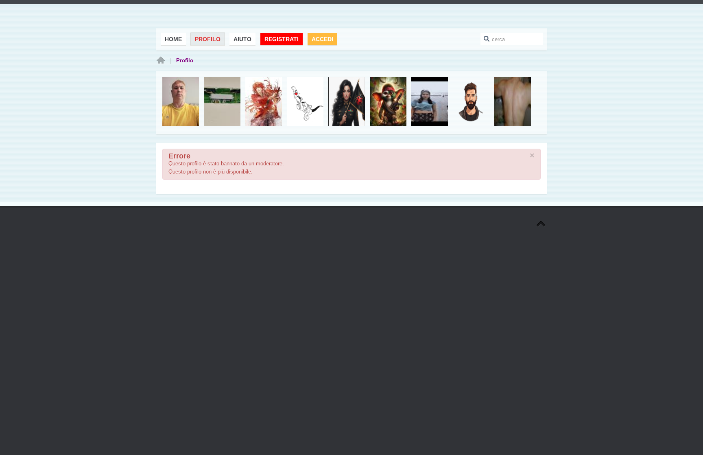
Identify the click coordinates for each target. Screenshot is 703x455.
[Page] (541, 224)
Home (160, 61)
